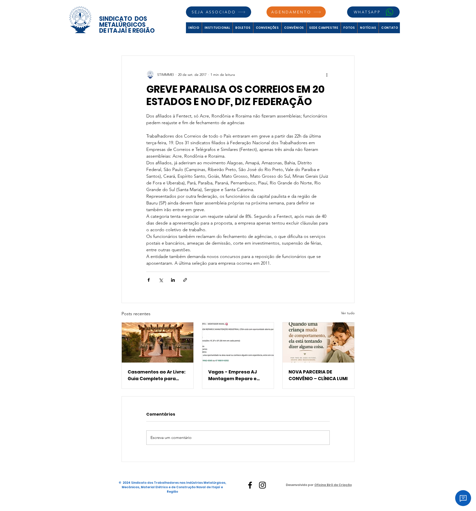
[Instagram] (262, 485)
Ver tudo (348, 313)
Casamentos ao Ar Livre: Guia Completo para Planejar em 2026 (156, 375)
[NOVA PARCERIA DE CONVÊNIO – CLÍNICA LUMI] (318, 342)
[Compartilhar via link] (185, 280)
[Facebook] (250, 485)
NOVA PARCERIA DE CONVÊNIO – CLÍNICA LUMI (318, 375)
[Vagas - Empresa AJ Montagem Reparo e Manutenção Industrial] (238, 342)
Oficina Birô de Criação (333, 485)
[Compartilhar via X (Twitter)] (160, 280)
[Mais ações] (327, 75)
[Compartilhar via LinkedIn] (173, 280)
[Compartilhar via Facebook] (148, 280)
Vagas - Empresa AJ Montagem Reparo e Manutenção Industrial (235, 375)
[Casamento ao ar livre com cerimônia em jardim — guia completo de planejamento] (157, 342)
